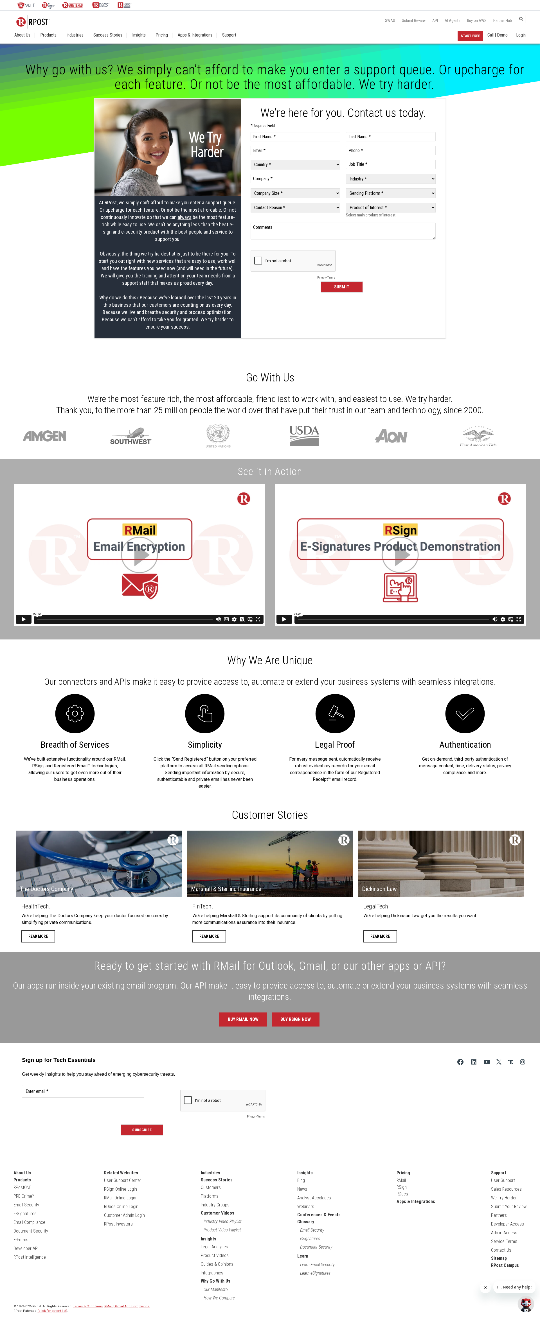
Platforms (210, 1196)
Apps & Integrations (195, 35)
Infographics (212, 1273)
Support (229, 35)
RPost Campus (505, 1265)
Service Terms (504, 1241)
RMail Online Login (120, 1198)
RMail (401, 1180)
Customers (211, 1187)
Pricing (162, 35)
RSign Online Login (120, 1189)
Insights (139, 35)
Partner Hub (502, 20)
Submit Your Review (508, 1206)
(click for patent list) (52, 1311)
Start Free (470, 36)
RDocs (402, 1194)
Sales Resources (506, 1189)
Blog (301, 1180)
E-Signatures (25, 1213)
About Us (22, 35)
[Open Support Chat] (526, 1304)
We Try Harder (504, 1198)
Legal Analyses (214, 1246)
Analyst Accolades (314, 1198)
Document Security (31, 1231)
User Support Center (122, 1180)
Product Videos (215, 1255)
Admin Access (504, 1232)
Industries (75, 35)
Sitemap (499, 1258)
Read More (38, 936)
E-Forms (21, 1239)
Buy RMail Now (243, 1019)
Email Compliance (29, 1222)
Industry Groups (215, 1205)
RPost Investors (118, 1224)
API (435, 20)
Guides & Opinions (217, 1264)
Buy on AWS (477, 20)
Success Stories (107, 35)
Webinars (305, 1206)
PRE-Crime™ (24, 1196)
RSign (402, 1187)
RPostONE (23, 1187)
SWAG (390, 20)
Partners (499, 1215)
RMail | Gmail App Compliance (127, 1306)
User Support (503, 1180)
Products (48, 35)
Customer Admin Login (124, 1215)
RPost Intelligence (30, 1257)
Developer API (26, 1248)
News (302, 1189)
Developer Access (507, 1224)
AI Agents (452, 20)
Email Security (26, 1205)
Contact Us (501, 1250)
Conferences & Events (319, 1214)
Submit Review (414, 20)
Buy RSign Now (295, 1019)
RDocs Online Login (121, 1206)
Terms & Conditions (88, 1306)
